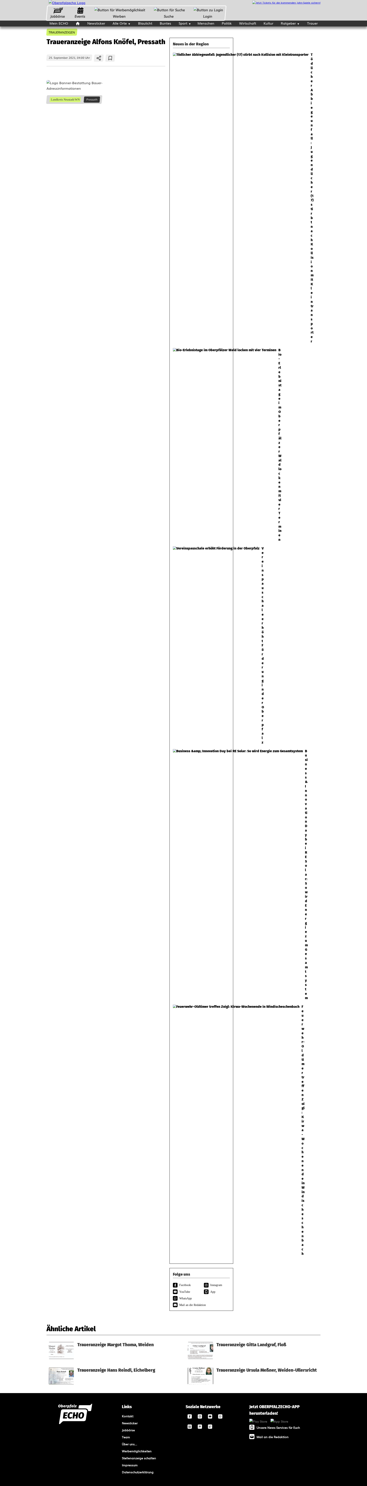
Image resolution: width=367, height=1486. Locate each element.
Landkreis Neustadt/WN (65, 99)
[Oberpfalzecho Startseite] (67, 2)
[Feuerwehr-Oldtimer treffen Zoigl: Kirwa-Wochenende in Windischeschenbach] (201, 1130)
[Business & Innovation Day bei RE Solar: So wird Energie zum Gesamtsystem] (201, 874)
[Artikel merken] (110, 58)
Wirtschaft (247, 23)
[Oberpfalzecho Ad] (286, 3)
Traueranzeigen (61, 32)
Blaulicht (145, 23)
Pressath (92, 100)
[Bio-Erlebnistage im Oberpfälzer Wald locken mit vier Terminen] (201, 445)
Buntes (165, 23)
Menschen (206, 23)
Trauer (312, 23)
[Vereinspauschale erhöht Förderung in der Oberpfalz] (201, 645)
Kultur (268, 23)
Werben (119, 16)
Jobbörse (57, 16)
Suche (169, 16)
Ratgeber (288, 23)
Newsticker (96, 23)
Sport (183, 23)
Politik (227, 23)
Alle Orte (120, 23)
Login (208, 16)
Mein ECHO (58, 23)
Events (79, 16)
